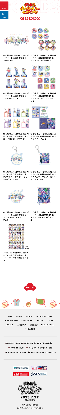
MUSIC (40, 321)
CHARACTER (11, 321)
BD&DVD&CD (47, 325)
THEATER (30, 329)
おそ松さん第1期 (14, 343)
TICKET (51, 321)
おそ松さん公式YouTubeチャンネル (43, 352)
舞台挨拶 (34, 325)
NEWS (19, 316)
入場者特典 (21, 325)
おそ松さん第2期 (30, 343)
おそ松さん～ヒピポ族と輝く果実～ (41, 348)
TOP (10, 316)
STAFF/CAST (27, 321)
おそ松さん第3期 (46, 343)
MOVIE (29, 316)
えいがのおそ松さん (18, 348)
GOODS (9, 325)
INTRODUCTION (44, 316)
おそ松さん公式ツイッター (17, 352)
